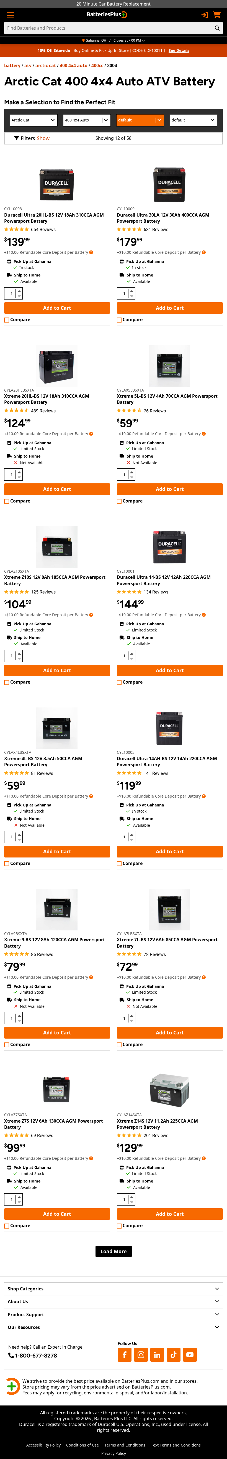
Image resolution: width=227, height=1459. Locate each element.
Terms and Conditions (124, 1445)
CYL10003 (126, 752)
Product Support (26, 1314)
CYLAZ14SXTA (129, 1114)
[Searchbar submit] (217, 28)
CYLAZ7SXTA (15, 1114)
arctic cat (45, 65)
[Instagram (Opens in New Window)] (141, 1355)
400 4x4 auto (73, 65)
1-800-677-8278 (36, 1355)
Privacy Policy (113, 1453)
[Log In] (204, 15)
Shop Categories (25, 1289)
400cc (97, 65)
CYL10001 (126, 571)
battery (12, 65)
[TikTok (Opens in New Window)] (173, 1355)
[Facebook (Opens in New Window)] (124, 1355)
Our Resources (24, 1327)
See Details (179, 50)
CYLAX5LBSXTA (130, 390)
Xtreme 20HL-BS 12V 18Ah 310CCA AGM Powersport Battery (46, 399)
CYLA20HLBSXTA (19, 390)
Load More (113, 1251)
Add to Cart (57, 308)
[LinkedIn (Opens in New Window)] (157, 1355)
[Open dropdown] (91, 252)
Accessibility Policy (43, 1445)
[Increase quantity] (19, 291)
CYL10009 (126, 208)
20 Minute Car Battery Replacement (113, 4)
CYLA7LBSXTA (129, 933)
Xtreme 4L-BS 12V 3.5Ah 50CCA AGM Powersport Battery (43, 761)
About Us (18, 1301)
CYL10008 (13, 208)
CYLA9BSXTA (15, 933)
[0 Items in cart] (217, 15)
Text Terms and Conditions (176, 1445)
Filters (28, 138)
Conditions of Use (82, 1445)
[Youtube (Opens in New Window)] (190, 1355)
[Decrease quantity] (19, 295)
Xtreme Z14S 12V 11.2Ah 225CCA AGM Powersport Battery (157, 1124)
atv (28, 65)
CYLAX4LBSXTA (17, 752)
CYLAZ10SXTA (16, 571)
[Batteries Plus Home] (107, 15)
